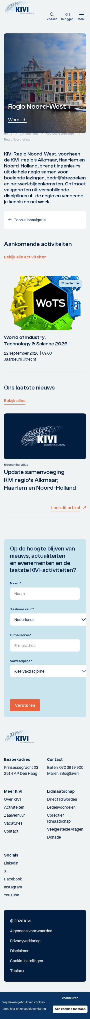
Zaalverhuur (14, 815)
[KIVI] (21, 7)
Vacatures (13, 823)
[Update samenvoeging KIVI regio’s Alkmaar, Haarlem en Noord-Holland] (45, 436)
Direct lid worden (62, 799)
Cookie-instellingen (26, 960)
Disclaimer (19, 950)
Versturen (25, 705)
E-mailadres (20, 635)
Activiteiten (14, 807)
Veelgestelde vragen (65, 829)
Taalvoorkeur (22, 609)
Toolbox (17, 970)
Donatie (54, 837)
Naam (15, 583)
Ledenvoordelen (61, 807)
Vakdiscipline (21, 661)
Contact (11, 831)
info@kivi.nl (69, 773)
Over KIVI (12, 799)
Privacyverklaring (25, 940)
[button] (52, 16)
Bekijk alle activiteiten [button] (25, 256)
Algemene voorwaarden (31, 930)
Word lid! (17, 120)
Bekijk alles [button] (15, 400)
